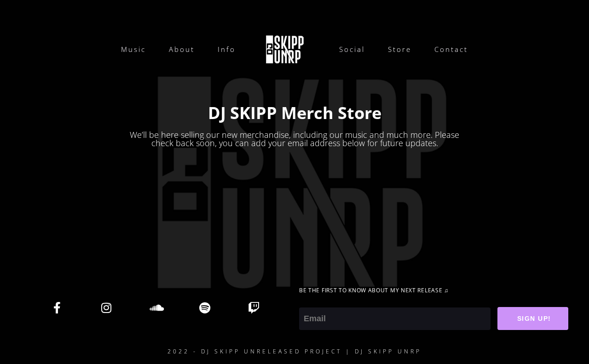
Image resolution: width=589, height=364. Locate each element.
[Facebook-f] (57, 307)
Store (399, 49)
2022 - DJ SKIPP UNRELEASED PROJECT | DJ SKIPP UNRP (294, 351)
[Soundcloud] (156, 307)
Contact (451, 49)
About (182, 49)
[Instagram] (106, 307)
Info (227, 49)
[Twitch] (254, 307)
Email (309, 301)
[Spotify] (205, 307)
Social (352, 49)
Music (133, 49)
